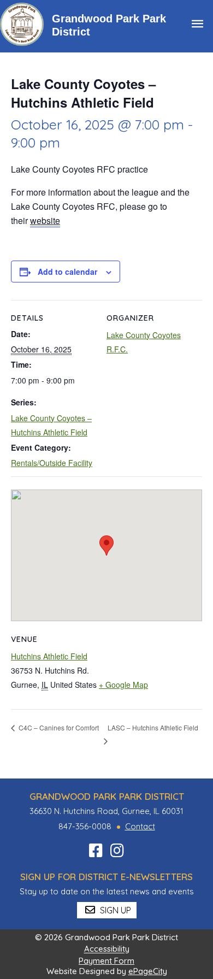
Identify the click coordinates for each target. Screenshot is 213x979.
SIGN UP (114, 910)
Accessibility (106, 949)
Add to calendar (67, 271)
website (45, 220)
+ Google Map (123, 684)
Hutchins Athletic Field (49, 656)
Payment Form (106, 961)
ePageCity (147, 971)
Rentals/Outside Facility (51, 462)
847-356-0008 (84, 826)
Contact (140, 826)
